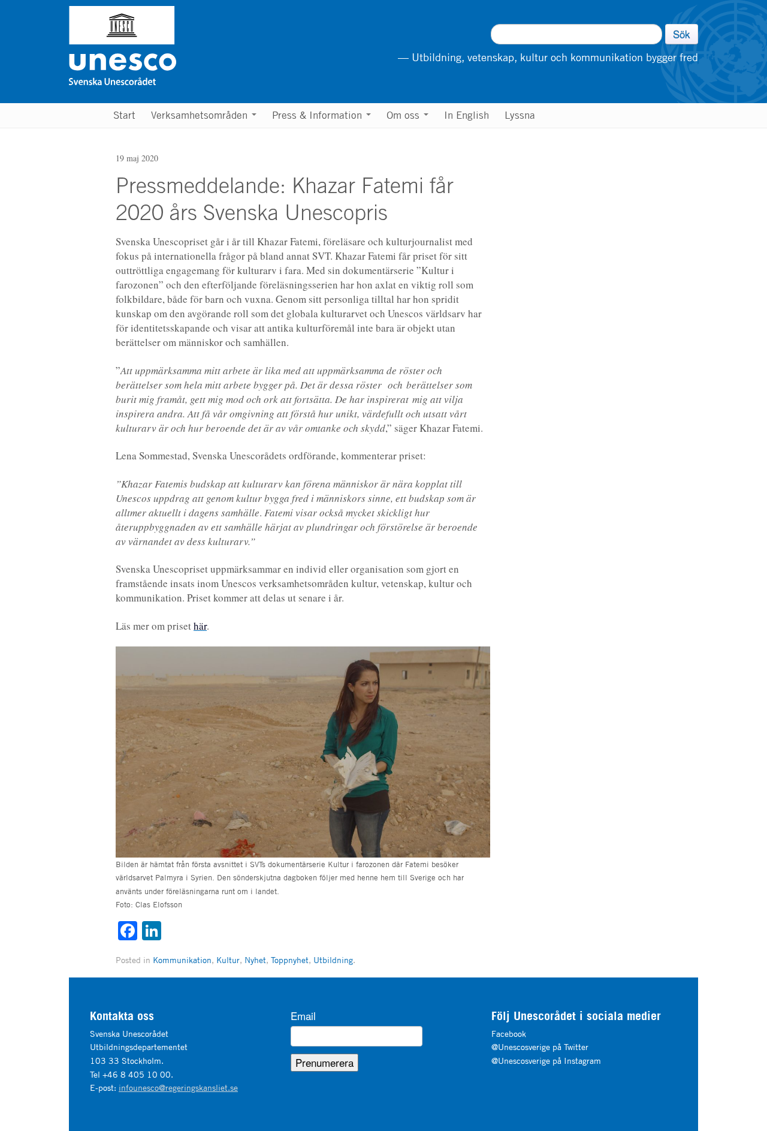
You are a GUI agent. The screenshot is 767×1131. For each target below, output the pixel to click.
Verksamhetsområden (200, 115)
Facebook (508, 1033)
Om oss (404, 115)
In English (466, 115)
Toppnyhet (290, 960)
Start (124, 115)
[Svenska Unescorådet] (183, 45)
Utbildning (333, 960)
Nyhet (255, 960)
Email (303, 1016)
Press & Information (318, 115)
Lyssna (520, 115)
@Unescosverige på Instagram (546, 1060)
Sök (681, 33)
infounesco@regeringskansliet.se (178, 1087)
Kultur (228, 960)
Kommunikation (182, 960)
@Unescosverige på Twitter (539, 1047)
